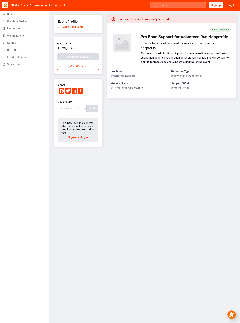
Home (8, 13)
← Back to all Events (70, 26)
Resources (11, 28)
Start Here (13, 50)
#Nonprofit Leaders (123, 75)
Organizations (13, 35)
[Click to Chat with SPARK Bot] (231, 314)
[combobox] (178, 5)
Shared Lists (12, 64)
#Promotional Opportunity (127, 87)
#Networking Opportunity (186, 75)
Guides (9, 42)
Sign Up (216, 5)
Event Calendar (14, 57)
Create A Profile (14, 21)
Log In (231, 5)
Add (92, 108)
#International (180, 87)
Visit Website (78, 66)
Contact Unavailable (78, 56)
